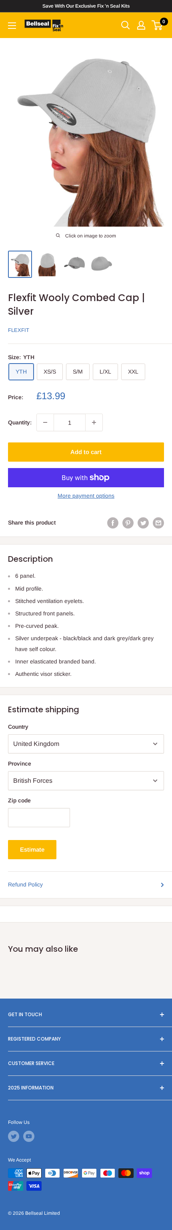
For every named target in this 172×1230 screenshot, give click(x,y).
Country (18, 727)
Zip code (19, 800)
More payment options (86, 495)
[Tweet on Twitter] (143, 522)
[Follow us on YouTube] (28, 1136)
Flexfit (18, 330)
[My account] (141, 25)
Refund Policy (25, 884)
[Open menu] (12, 25)
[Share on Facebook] (112, 522)
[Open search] (125, 25)
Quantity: (20, 422)
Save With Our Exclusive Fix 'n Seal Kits (86, 6)
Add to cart (86, 451)
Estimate (32, 849)
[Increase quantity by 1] (94, 422)
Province (19, 763)
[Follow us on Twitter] (13, 1136)
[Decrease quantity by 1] (45, 422)
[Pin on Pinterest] (128, 522)
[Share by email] (158, 522)
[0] (157, 25)
